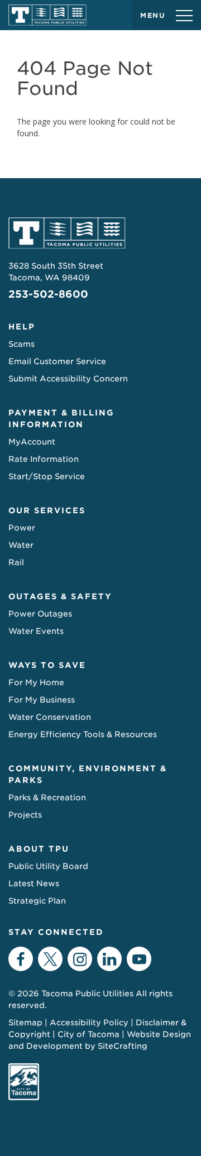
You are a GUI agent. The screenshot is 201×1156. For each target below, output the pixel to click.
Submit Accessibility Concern (68, 378)
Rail (16, 562)
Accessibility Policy (89, 1022)
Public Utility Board (48, 866)
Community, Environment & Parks (87, 774)
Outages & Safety (60, 596)
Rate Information (43, 459)
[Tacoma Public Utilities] (47, 15)
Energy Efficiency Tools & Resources (82, 734)
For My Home (36, 682)
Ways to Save (47, 665)
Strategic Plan (37, 900)
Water (21, 545)
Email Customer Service (57, 361)
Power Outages (40, 613)
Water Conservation (49, 717)
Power (21, 527)
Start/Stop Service (46, 476)
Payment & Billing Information (61, 418)
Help (21, 326)
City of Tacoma (88, 1034)
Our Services (46, 510)
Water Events (36, 631)
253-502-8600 (48, 294)
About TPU (38, 848)
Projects (25, 814)
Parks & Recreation (47, 797)
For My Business (41, 699)
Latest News (33, 883)
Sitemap (25, 1022)
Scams (21, 344)
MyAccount (31, 441)
